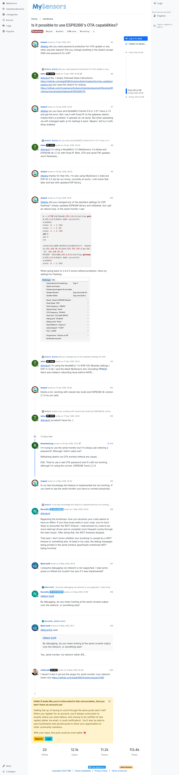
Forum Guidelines (83, 771)
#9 (112, 171)
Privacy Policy (101, 771)
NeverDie (45, 509)
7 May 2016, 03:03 (80, 509)
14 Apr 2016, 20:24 (72, 145)
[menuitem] (165, 3)
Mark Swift (45, 564)
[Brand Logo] (49, 6)
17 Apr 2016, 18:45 (72, 416)
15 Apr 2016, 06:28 (64, 171)
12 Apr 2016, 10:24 (64, 107)
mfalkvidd (45, 670)
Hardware (38, 31)
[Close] (109, 701)
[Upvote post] (100, 60)
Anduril (44, 42)
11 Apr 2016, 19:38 (71, 74)
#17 (111, 564)
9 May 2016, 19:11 (66, 626)
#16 (111, 509)
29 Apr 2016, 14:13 (70, 443)
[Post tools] (110, 60)
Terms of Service (119, 771)
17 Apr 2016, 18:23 (72, 361)
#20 (111, 670)
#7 (112, 107)
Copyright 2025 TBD (61, 771)
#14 (111, 443)
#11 (111, 361)
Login (48, 739)
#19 (111, 626)
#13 (111, 416)
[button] (14, 766)
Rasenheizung (47, 443)
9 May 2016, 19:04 (67, 564)
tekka (43, 74)
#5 (112, 42)
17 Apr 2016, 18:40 (64, 388)
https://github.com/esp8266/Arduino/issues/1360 (78, 677)
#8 (112, 145)
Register (39, 739)
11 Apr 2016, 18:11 (63, 42)
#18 (111, 592)
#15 (111, 481)
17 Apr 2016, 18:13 (63, 198)
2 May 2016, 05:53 (64, 481)
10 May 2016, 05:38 (75, 670)
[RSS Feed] (94, 31)
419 (105, 369)
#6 (112, 74)
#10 (111, 198)
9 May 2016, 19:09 (80, 592)
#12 (111, 388)
